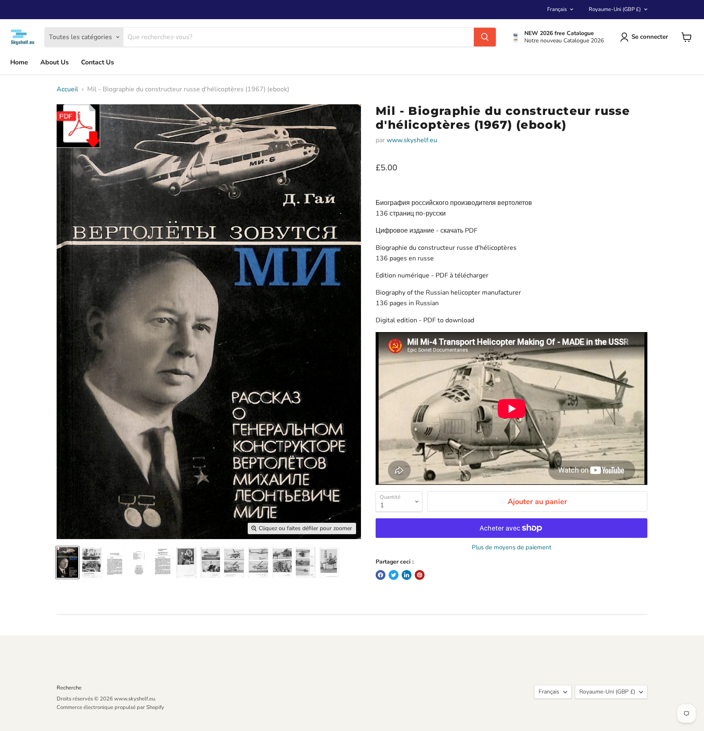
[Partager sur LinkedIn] (406, 575)
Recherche (69, 687)
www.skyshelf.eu (412, 140)
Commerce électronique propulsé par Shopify (110, 707)
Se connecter (649, 37)
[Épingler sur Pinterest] (420, 575)
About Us (54, 62)
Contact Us (97, 62)
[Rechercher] (485, 37)
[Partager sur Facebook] (380, 575)
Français (557, 9)
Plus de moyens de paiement (511, 547)
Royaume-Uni (615, 9)
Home (19, 62)
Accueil (67, 89)
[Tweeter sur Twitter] (393, 575)
